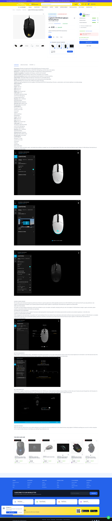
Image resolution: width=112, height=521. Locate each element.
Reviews (32, 64)
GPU (13, 487)
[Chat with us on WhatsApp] (108, 517)
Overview (16, 64)
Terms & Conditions (59, 519)
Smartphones (37, 7)
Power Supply (74, 482)
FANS (73, 487)
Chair (14, 484)
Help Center (44, 519)
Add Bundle (70, 51)
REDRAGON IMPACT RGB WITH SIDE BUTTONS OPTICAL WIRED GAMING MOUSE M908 (76, 457)
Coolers (88, 484)
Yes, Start (12, 512)
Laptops (51, 7)
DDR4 (58, 485)
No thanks (20, 512)
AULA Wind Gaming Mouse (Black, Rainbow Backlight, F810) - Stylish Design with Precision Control (20, 457)
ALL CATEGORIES (23, 7)
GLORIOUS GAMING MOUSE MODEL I (49, 457)
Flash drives (89, 485)
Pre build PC (44, 487)
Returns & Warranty (66, 519)
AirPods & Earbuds (63, 7)
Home (14, 9)
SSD (58, 484)
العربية (76, 4)
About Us (48, 519)
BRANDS (30, 7)
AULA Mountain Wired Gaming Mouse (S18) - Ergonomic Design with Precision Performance (91, 457)
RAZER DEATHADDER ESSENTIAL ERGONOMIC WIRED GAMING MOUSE (62, 457)
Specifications (24, 64)
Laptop (43, 482)
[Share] (74, 18)
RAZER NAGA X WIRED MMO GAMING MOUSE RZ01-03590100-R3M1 (34, 457)
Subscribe (93, 493)
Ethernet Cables (75, 485)
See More (50, 32)
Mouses (88, 487)
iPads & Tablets (45, 7)
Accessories (29, 482)
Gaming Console (16, 482)
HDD (58, 482)
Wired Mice (24, 9)
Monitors (43, 485)
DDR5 (14, 485)
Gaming (56, 7)
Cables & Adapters (73, 7)
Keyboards (44, 484)
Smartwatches (89, 7)
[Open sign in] (79, 4)
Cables (28, 485)
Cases (28, 487)
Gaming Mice (18, 9)
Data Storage (81, 7)
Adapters (29, 484)
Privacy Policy (53, 519)
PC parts (73, 484)
